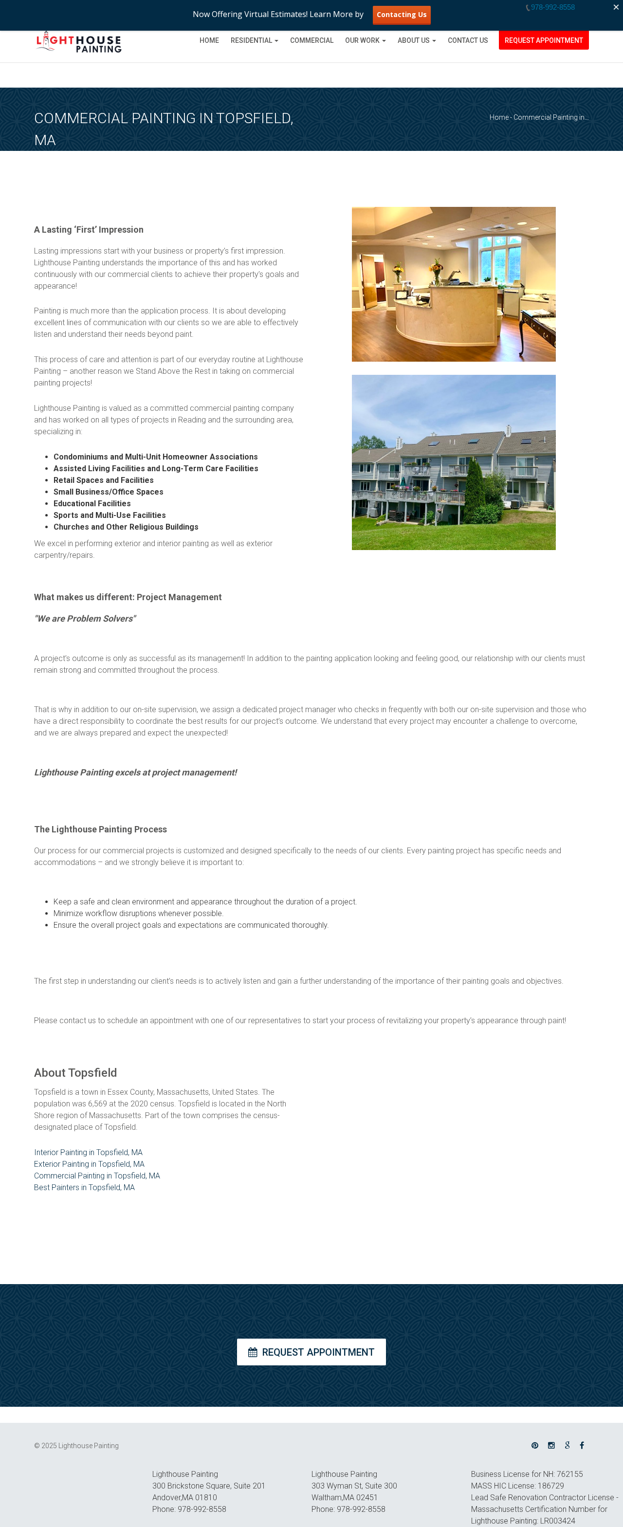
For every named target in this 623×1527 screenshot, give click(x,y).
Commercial (311, 40)
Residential (251, 40)
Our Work (362, 40)
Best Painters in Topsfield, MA (84, 1187)
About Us (414, 40)
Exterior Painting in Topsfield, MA (89, 1164)
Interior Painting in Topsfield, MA (88, 1152)
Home (209, 40)
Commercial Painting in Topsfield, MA (97, 1175)
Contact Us (468, 40)
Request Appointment (544, 40)
